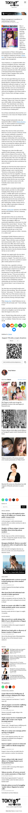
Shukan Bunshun (21, 122)
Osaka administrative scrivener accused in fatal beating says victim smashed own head (14, 581)
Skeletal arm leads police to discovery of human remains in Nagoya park (14, 631)
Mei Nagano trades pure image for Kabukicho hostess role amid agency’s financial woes (13, 404)
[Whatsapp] (16, 325)
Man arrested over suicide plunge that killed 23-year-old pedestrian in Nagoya (14, 620)
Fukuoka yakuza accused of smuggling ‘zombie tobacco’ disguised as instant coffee (13, 787)
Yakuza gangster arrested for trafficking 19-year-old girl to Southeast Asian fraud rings (14, 706)
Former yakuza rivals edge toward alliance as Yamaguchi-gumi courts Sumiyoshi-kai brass (14, 432)
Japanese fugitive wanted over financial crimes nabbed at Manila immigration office (14, 745)
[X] (8, 325)
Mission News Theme (10, 811)
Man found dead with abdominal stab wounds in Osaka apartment (13, 593)
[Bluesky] (14, 329)
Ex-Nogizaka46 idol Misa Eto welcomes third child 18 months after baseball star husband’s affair (18, 677)
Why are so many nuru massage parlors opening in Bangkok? (14, 731)
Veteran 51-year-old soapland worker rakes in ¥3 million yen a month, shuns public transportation (13, 515)
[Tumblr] (20, 325)
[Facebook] (4, 325)
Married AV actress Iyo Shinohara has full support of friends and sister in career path (14, 485)
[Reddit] (12, 325)
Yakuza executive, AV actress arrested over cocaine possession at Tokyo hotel (13, 459)
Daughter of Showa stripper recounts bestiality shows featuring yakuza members (13, 530)
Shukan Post (10, 209)
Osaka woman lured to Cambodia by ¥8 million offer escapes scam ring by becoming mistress (14, 719)
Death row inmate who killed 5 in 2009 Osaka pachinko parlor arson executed (13, 606)
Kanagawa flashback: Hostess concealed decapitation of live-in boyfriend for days (14, 544)
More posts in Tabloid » (22, 379)
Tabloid (10, 334)
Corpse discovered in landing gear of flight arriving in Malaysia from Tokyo (13, 694)
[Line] (24, 325)
